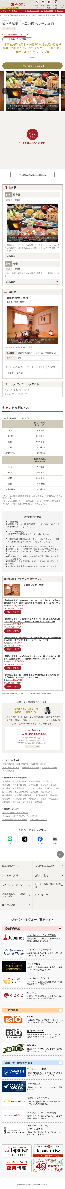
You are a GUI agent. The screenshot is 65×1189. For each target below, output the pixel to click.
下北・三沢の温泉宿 (10, 767)
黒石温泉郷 (54, 799)
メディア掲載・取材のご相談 (48, 885)
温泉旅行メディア (11, 865)
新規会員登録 (48, 11)
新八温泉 (34, 792)
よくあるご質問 (10, 875)
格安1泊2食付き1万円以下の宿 (15, 812)
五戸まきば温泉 (19, 785)
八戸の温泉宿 (8, 771)
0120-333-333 (35, 733)
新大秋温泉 (33, 785)
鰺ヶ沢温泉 (7, 792)
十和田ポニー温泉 (52, 788)
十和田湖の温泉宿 (38, 764)
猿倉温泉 (6, 785)
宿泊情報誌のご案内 (45, 865)
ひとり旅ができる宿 (38, 819)
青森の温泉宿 (8, 764)
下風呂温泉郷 (18, 788)
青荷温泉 (39, 802)
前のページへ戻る (15, 34)
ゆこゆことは (8, 904)
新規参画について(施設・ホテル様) (14, 895)
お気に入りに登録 (18, 39)
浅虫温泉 (54, 795)
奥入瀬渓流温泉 (19, 781)
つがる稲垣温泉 (21, 792)
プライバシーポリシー (13, 885)
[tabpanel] (32, 91)
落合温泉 (46, 781)
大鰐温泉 (32, 799)
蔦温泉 (54, 785)
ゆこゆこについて (33, 11)
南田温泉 (6, 802)
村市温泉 (6, 788)
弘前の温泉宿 (22, 764)
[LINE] (10, 839)
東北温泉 (6, 781)
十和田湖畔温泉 (40, 795)
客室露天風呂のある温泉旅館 (14, 819)
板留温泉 (44, 785)
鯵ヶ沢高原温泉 (19, 799)
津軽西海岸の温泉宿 (30, 767)
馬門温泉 (16, 802)
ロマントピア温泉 (34, 788)
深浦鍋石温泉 (34, 781)
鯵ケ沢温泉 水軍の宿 (18, 24)
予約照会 (48, 7)
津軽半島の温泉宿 (49, 767)
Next (60, 91)
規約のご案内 (41, 875)
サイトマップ (41, 895)
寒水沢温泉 (27, 802)
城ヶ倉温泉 (45, 792)
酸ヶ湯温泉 (7, 795)
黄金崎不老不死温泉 (23, 795)
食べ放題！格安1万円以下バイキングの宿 (19, 816)
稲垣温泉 (6, 799)
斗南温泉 (42, 799)
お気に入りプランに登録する (33, 174)
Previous (5, 91)
